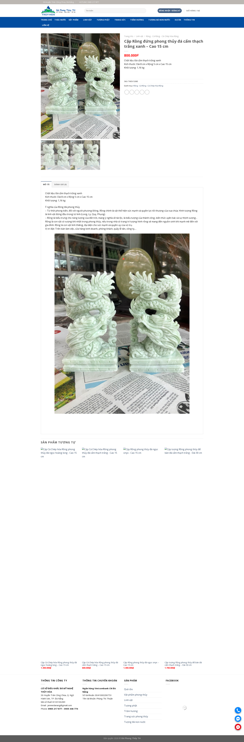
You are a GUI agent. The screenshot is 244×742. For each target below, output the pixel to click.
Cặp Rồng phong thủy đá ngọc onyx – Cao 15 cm (141, 663)
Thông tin (189, 19)
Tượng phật (103, 19)
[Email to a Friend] (137, 92)
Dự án (178, 19)
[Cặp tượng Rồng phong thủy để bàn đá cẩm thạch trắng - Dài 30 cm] (184, 553)
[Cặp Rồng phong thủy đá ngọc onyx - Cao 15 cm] (142, 553)
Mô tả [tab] (46, 184)
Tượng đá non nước (159, 19)
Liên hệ (45, 25)
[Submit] (143, 10)
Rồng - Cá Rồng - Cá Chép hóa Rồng (162, 36)
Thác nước (60, 19)
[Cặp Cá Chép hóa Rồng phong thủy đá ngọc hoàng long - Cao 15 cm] (60, 553)
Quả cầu (128, 689)
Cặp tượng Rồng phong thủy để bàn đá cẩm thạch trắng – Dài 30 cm (183, 663)
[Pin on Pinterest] (142, 92)
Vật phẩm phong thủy (135, 694)
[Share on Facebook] (126, 92)
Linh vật (87, 19)
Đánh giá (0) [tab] (60, 184)
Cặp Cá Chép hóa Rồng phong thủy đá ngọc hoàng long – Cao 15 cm (59, 663)
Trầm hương (137, 19)
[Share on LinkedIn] (147, 92)
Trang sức (120, 19)
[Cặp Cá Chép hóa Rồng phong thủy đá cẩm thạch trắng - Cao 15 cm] (101, 553)
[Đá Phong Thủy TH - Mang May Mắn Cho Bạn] (60, 10)
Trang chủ (46, 19)
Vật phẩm (74, 19)
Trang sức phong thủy (136, 716)
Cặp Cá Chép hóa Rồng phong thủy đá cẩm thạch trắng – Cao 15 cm (100, 663)
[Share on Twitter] (131, 92)
